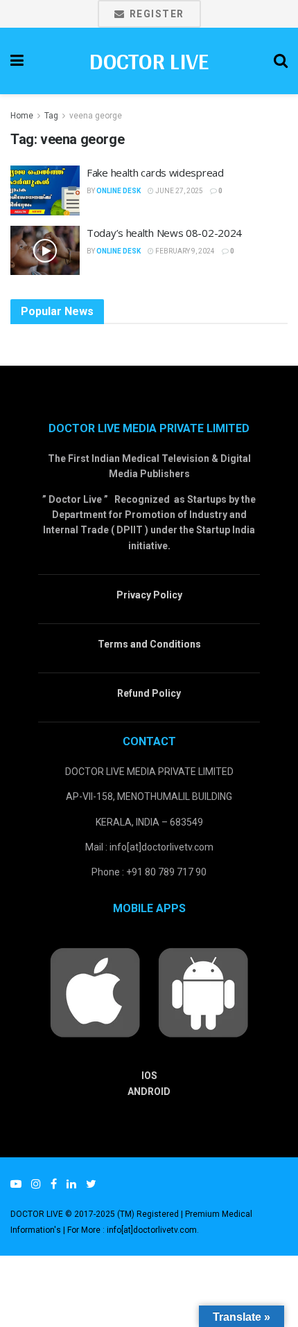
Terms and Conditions (149, 644)
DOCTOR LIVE (149, 61)
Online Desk (118, 191)
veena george (95, 116)
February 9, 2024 (184, 251)
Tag (51, 116)
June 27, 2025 (178, 191)
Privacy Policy (149, 594)
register (155, 13)
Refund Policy (149, 693)
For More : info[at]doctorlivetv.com (132, 1230)
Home (21, 116)
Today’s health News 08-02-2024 (164, 233)
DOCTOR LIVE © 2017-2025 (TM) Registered (95, 1214)
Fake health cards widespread (155, 172)
